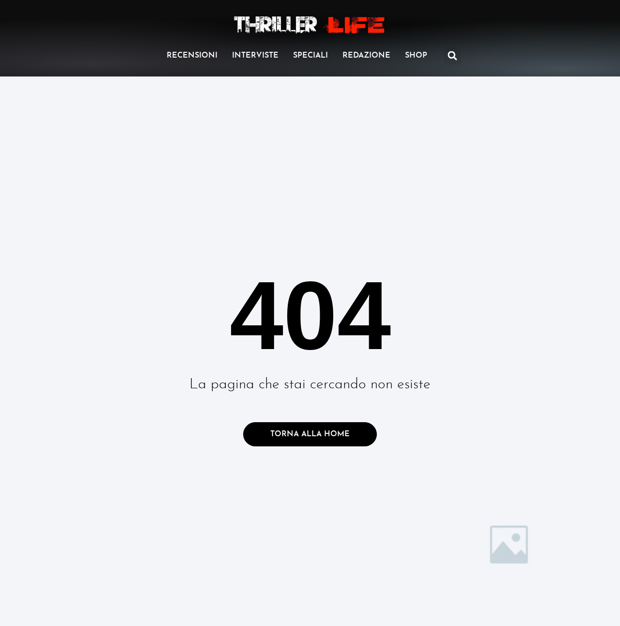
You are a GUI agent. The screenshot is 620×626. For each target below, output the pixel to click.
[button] (452, 55)
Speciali (310, 56)
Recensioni (192, 56)
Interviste (255, 56)
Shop (416, 56)
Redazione (366, 56)
